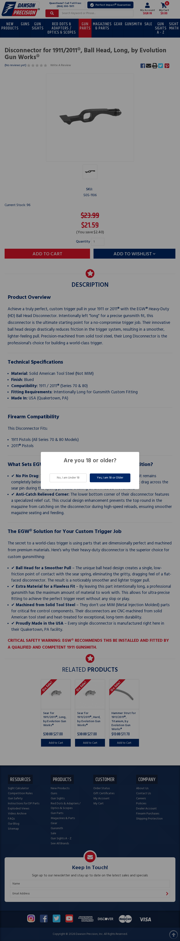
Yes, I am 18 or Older (110, 477)
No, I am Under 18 (68, 477)
